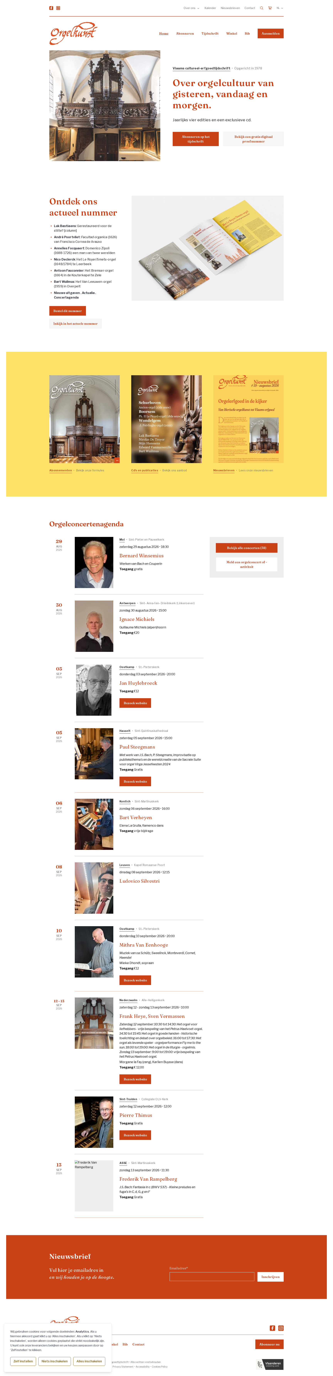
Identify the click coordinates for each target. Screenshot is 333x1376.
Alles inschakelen (89, 1361)
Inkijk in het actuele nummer (75, 323)
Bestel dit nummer (67, 311)
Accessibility (143, 1366)
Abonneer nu (269, 1344)
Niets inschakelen (55, 1361)
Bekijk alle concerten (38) (246, 548)
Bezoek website (135, 703)
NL (278, 8)
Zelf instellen (23, 1361)
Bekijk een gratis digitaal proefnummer (253, 139)
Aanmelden (271, 33)
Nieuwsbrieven (230, 8)
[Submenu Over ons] (198, 8)
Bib (247, 33)
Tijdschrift (210, 33)
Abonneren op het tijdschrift (196, 139)
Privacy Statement (123, 1366)
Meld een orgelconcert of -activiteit (246, 564)
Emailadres (179, 1268)
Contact (250, 8)
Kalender (210, 8)
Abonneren (185, 33)
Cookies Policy (159, 1366)
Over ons (190, 8)
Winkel (231, 33)
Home (163, 33)
